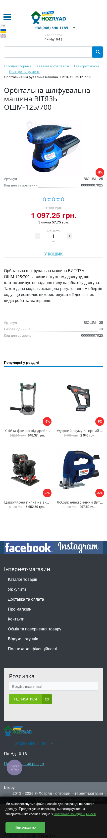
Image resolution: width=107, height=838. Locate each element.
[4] (58, 198)
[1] (45, 198)
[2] (49, 198)
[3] (53, 198)
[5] (62, 198)
